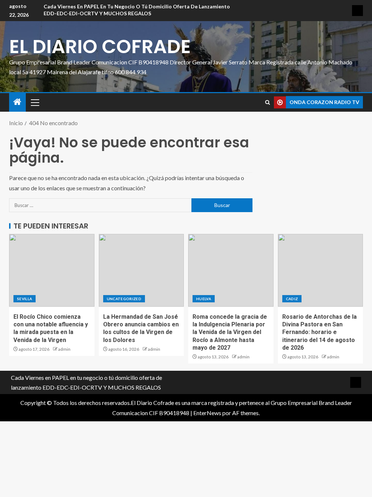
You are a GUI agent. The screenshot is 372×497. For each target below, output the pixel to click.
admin (64, 349)
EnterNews (207, 412)
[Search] (267, 102)
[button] (34, 102)
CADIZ (292, 299)
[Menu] (34, 102)
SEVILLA (24, 299)
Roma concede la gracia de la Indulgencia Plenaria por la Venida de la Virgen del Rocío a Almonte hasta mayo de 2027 (230, 332)
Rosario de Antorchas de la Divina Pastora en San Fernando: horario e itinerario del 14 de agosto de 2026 (319, 332)
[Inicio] (17, 102)
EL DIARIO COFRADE (100, 46)
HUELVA (203, 299)
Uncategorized (124, 299)
